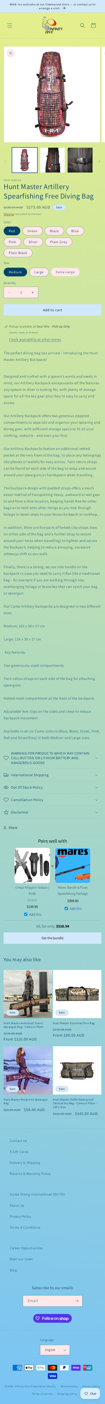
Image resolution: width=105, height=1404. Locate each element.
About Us (17, 1205)
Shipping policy (67, 1393)
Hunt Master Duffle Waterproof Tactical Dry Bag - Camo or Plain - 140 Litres (75, 1103)
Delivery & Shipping (25, 1162)
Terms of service (42, 1393)
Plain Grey (58, 242)
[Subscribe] (77, 1301)
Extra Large (68, 272)
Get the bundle (52, 938)
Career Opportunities (26, 1248)
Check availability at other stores (35, 339)
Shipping (9, 214)
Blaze (54, 231)
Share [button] (13, 827)
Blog (13, 1270)
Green (33, 231)
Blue (75, 231)
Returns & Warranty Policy (30, 1173)
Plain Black (18, 253)
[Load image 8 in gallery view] (80, 160)
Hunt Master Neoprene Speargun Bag (26, 1101)
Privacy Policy (20, 1216)
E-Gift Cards (19, 1151)
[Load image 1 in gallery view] (24, 160)
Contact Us (18, 1141)
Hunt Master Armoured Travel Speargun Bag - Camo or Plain (23, 1025)
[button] (9, 25)
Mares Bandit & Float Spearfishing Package (73, 890)
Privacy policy (91, 1386)
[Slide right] (99, 161)
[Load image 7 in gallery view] (52, 160)
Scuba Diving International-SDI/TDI (37, 1194)
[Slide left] (5, 161)
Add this (35, 914)
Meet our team (21, 1259)
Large (39, 272)
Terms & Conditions (25, 1227)
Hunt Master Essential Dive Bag (74, 1023)
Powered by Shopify (43, 1386)
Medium (15, 272)
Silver (33, 242)
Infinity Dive (22, 1386)
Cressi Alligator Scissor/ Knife (32, 890)
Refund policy (69, 1386)
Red (12, 231)
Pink (12, 242)
